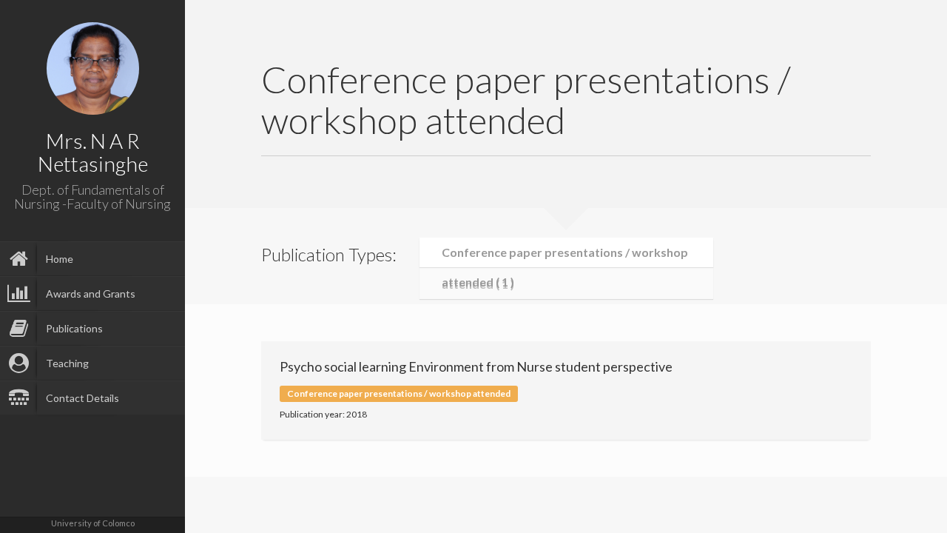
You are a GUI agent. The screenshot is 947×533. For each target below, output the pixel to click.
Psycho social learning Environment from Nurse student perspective (476, 366)
